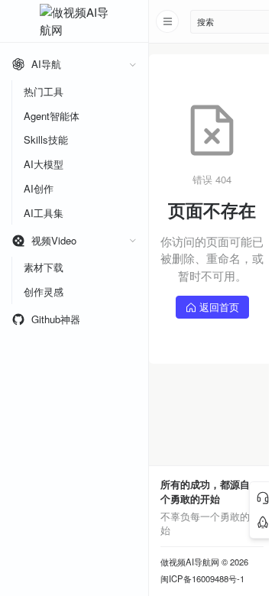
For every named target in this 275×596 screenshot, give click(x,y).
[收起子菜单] (132, 64)
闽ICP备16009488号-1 (202, 579)
